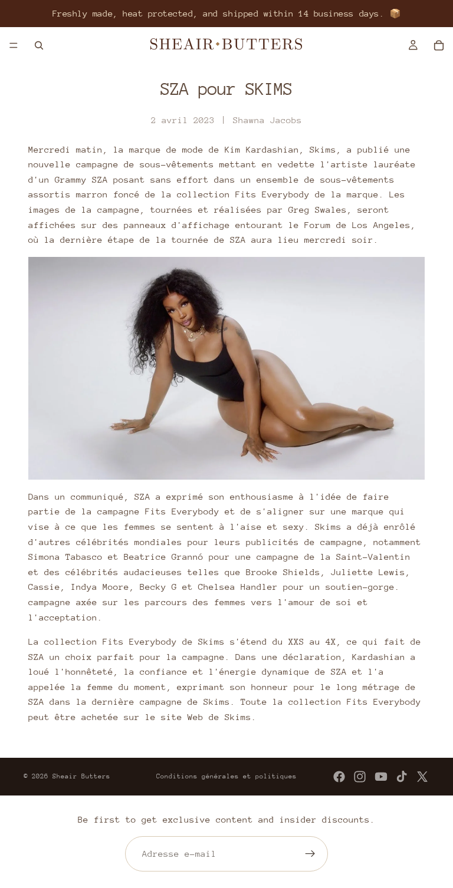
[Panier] (439, 45)
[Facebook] (339, 777)
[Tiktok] (402, 777)
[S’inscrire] (310, 853)
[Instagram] (360, 777)
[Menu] (13, 45)
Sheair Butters (81, 776)
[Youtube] (381, 777)
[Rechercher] (39, 45)
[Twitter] (422, 777)
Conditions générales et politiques (226, 776)
